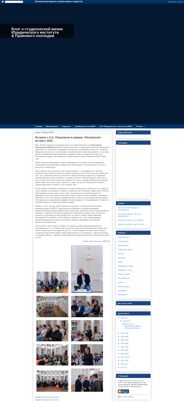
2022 (123, 318)
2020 (123, 337)
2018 (123, 343)
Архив (120, 262)
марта (125, 321)
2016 (123, 350)
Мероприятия (52, 126)
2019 (123, 340)
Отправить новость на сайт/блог (131, 220)
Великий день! (124, 286)
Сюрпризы (122, 291)
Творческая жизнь (125, 250)
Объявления (123, 245)
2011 (123, 367)
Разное (55, 400)
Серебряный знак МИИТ (85, 126)
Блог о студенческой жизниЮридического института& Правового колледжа (37, 32)
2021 (123, 333)
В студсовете (123, 241)
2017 (123, 347)
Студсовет (66, 126)
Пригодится (122, 295)
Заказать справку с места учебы (131, 224)
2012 (123, 364)
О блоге (139, 126)
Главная (38, 126)
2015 (123, 354)
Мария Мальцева (95, 241)
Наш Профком (124, 278)
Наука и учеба (124, 274)
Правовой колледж (125, 266)
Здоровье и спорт (125, 270)
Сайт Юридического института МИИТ (115, 126)
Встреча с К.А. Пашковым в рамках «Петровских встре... (131, 326)
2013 (123, 360)
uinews (120, 282)
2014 (123, 357)
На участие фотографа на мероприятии (128, 209)
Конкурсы (122, 258)
